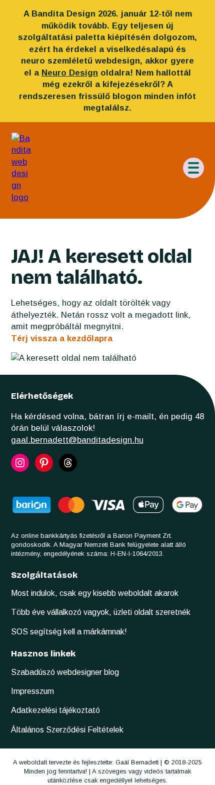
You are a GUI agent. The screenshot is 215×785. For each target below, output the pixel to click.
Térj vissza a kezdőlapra (61, 338)
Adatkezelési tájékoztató (55, 710)
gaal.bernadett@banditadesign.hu (77, 440)
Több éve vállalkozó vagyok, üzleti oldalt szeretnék (100, 612)
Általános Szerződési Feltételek (67, 729)
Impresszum (32, 691)
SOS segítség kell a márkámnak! (69, 631)
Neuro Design (70, 73)
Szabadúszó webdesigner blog (65, 672)
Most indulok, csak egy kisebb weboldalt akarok (94, 593)
